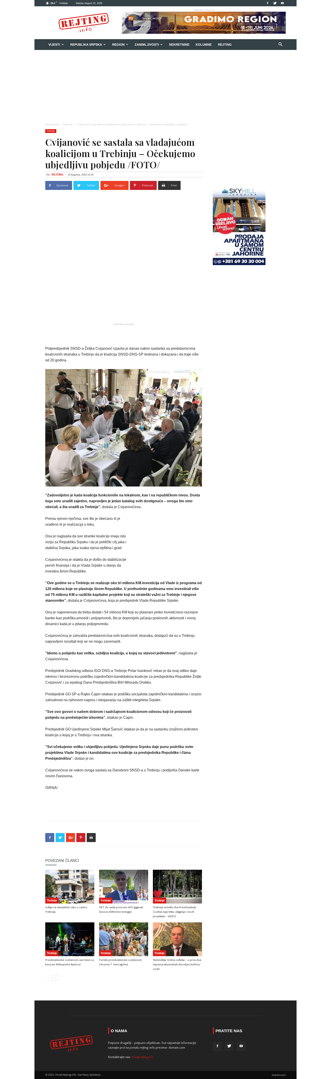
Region (118, 44)
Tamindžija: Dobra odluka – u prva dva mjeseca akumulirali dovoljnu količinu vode (177, 964)
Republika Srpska (86, 44)
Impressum (279, 1075)
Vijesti (54, 44)
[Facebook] (267, 3)
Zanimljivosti (147, 44)
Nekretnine (179, 44)
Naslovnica (52, 124)
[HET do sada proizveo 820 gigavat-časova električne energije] (123, 886)
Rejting (225, 44)
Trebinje (68, 124)
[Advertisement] (165, 83)
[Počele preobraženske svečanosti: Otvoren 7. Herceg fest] (123, 939)
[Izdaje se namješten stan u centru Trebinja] (69, 886)
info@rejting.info (142, 1057)
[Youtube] (282, 3)
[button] (280, 45)
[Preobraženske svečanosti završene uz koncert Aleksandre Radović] (69, 939)
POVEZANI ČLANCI (62, 860)
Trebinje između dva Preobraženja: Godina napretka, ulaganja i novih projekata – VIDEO (175, 912)
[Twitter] (275, 3)
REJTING (57, 174)
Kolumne (204, 44)
